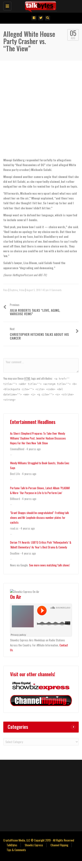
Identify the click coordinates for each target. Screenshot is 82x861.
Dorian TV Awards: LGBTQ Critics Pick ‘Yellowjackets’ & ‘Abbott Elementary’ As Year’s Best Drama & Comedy (40, 544)
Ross (5, 290)
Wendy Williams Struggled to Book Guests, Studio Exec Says (39, 465)
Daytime (14, 290)
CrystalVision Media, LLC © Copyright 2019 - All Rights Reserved (38, 840)
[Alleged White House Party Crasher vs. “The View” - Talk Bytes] (40, 5)
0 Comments (55, 290)
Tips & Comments (16, 850)
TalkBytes (12, 845)
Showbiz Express (34, 845)
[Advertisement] (41, 113)
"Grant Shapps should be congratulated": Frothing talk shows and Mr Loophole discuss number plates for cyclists (39, 518)
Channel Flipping (59, 845)
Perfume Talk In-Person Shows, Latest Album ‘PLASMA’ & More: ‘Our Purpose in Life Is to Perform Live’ (40, 490)
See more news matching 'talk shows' (49, 565)
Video (21, 290)
